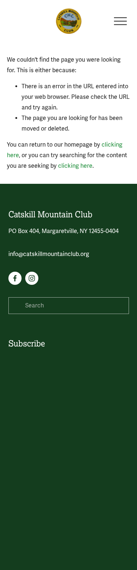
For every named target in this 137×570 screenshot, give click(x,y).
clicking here (75, 166)
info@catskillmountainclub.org (48, 254)
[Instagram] (31, 278)
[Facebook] (15, 278)
